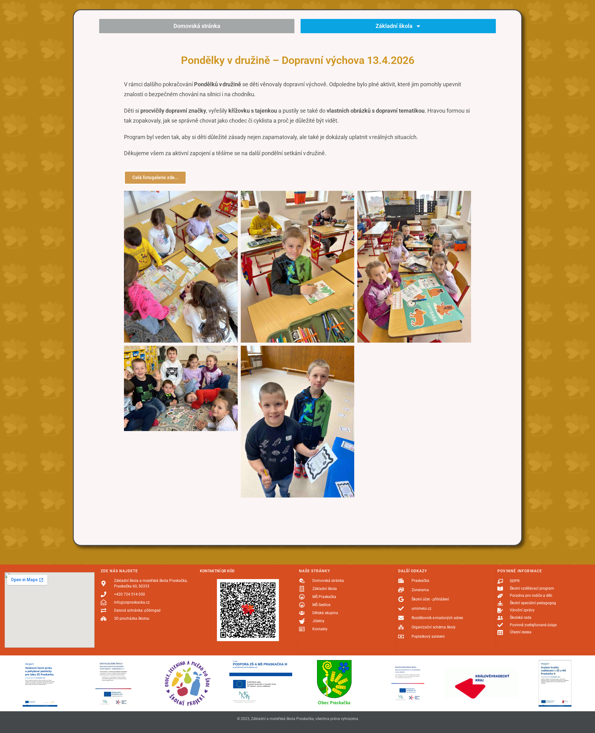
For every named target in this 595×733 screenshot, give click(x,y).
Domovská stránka (197, 26)
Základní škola (394, 26)
